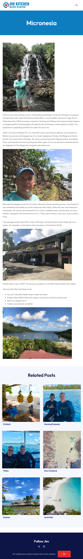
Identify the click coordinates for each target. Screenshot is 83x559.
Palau (6, 470)
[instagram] (44, 546)
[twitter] (39, 546)
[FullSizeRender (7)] (62, 385)
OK (64, 554)
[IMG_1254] (21, 385)
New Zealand (50, 470)
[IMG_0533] (62, 478)
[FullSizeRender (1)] (21, 432)
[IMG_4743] (62, 432)
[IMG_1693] (21, 478)
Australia (48, 517)
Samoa (6, 517)
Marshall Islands (52, 424)
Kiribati (7, 424)
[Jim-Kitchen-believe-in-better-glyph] (16, 3)
